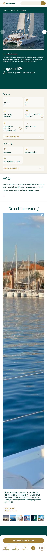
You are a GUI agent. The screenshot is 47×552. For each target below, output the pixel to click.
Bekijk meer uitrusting (11, 168)
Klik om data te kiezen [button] (23, 541)
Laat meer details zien (11, 137)
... (8, 10)
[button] (44, 32)
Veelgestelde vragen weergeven (18, 196)
